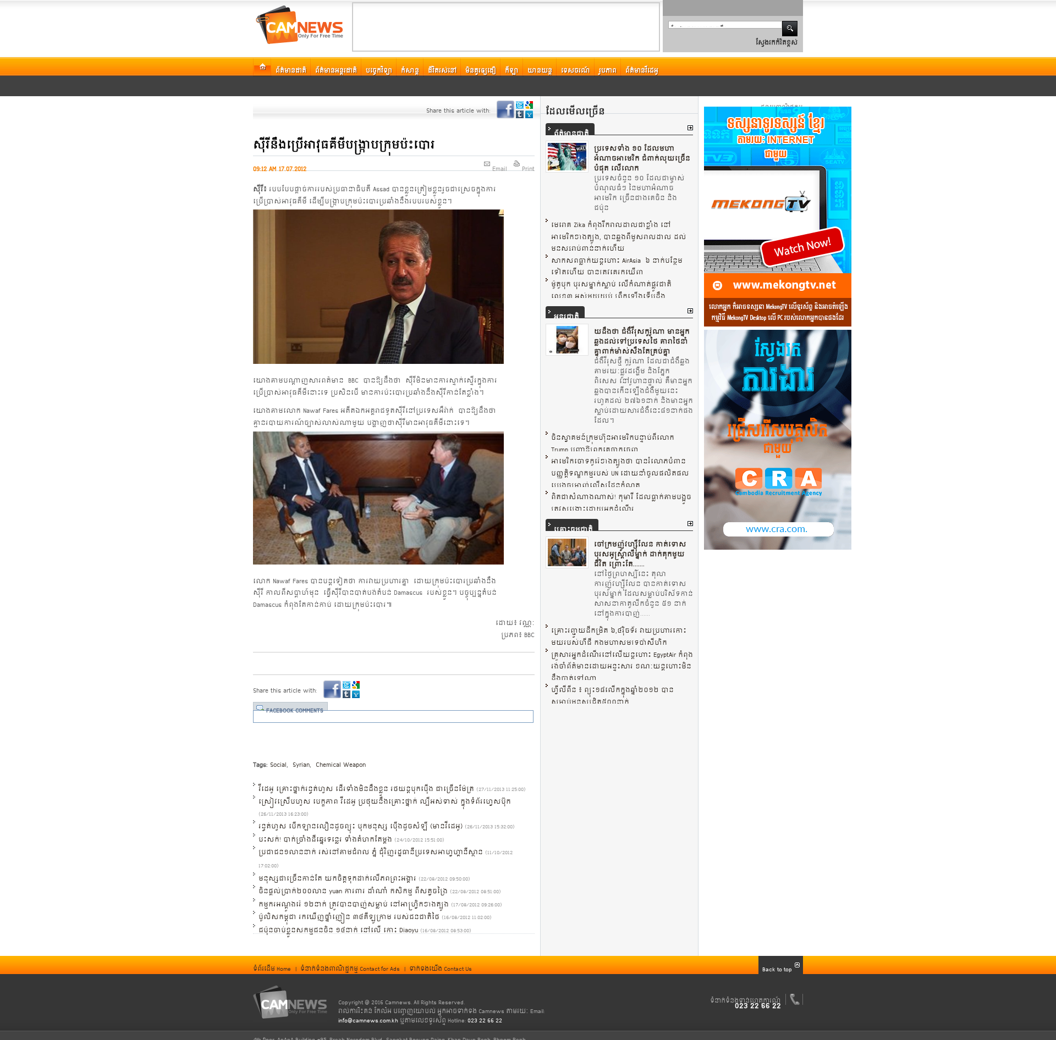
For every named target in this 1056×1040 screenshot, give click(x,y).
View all (690, 127)
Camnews (290, 1002)
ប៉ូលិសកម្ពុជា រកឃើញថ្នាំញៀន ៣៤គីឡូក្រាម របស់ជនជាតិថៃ (348, 912)
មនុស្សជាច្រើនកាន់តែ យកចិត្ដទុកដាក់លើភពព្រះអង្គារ (337, 874)
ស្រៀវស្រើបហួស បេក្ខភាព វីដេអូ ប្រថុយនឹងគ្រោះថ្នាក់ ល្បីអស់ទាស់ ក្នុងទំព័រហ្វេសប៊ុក (384, 797)
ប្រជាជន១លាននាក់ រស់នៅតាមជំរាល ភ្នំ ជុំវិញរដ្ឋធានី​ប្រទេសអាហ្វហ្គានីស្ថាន (370, 847)
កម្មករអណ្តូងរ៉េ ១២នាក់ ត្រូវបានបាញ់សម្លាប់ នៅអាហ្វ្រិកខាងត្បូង (353, 899)
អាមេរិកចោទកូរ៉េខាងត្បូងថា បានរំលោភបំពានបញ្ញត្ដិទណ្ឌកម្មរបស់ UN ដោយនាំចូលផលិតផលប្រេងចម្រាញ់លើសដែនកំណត (620, 468)
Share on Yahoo (529, 114)
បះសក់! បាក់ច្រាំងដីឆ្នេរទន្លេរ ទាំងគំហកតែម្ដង (325, 835)
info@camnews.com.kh (368, 1016)
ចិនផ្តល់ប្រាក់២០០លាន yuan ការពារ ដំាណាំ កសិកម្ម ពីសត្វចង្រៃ (353, 886)
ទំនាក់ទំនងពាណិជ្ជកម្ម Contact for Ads (350, 964)
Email (499, 164)
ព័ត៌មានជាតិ (571, 129)
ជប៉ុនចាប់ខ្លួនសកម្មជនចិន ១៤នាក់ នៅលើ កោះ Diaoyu (338, 925)
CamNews (299, 24)
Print (528, 164)
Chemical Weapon (340, 760)
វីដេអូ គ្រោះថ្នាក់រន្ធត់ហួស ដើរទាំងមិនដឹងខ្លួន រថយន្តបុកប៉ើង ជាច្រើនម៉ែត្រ (366, 784)
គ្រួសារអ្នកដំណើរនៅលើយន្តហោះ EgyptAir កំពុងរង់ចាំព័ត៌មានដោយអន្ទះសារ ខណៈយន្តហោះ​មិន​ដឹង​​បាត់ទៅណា (622, 662)
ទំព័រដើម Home (272, 964)
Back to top (777, 965)
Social (278, 760)
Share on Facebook (505, 109)
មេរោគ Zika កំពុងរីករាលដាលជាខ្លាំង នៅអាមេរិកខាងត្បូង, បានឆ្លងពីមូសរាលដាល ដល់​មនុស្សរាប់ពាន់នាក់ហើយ (618, 232)
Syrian (300, 760)
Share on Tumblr (520, 114)
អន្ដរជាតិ (566, 312)
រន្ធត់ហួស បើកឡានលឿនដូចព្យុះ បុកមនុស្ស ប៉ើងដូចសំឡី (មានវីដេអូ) (360, 821)
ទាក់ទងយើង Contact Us (440, 964)
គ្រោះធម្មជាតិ (573, 525)
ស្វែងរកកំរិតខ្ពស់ (777, 38)
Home (262, 66)
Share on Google (529, 105)
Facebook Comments (294, 706)
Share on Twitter (520, 105)
